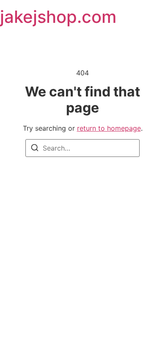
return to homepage (109, 128)
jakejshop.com (58, 16)
